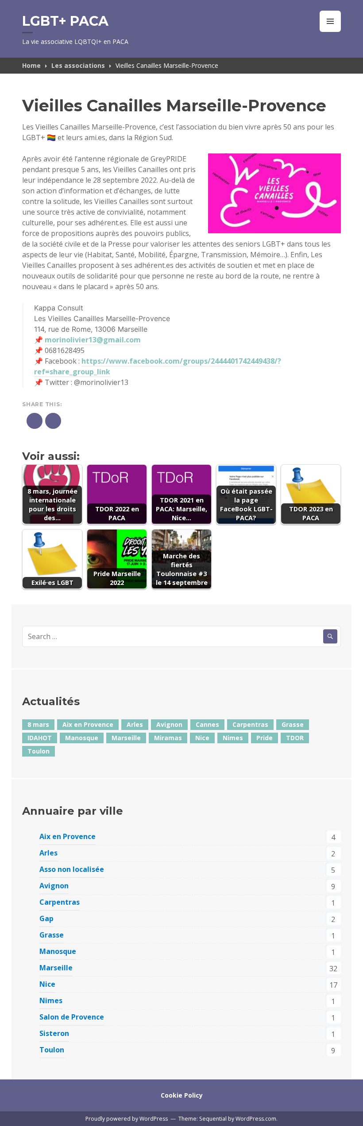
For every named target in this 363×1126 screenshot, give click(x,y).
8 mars (38, 724)
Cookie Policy (182, 1095)
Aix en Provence (87, 724)
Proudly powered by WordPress (126, 1118)
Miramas (168, 738)
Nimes (233, 738)
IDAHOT (39, 738)
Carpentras (250, 724)
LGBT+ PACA (65, 21)
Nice (202, 738)
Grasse (293, 724)
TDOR (295, 738)
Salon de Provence (71, 1017)
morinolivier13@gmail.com (93, 340)
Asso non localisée (71, 869)
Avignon (169, 724)
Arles (135, 724)
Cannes (207, 724)
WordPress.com (256, 1118)
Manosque (81, 738)
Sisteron (54, 1033)
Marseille (126, 738)
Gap (46, 918)
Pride (264, 738)
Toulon (38, 751)
